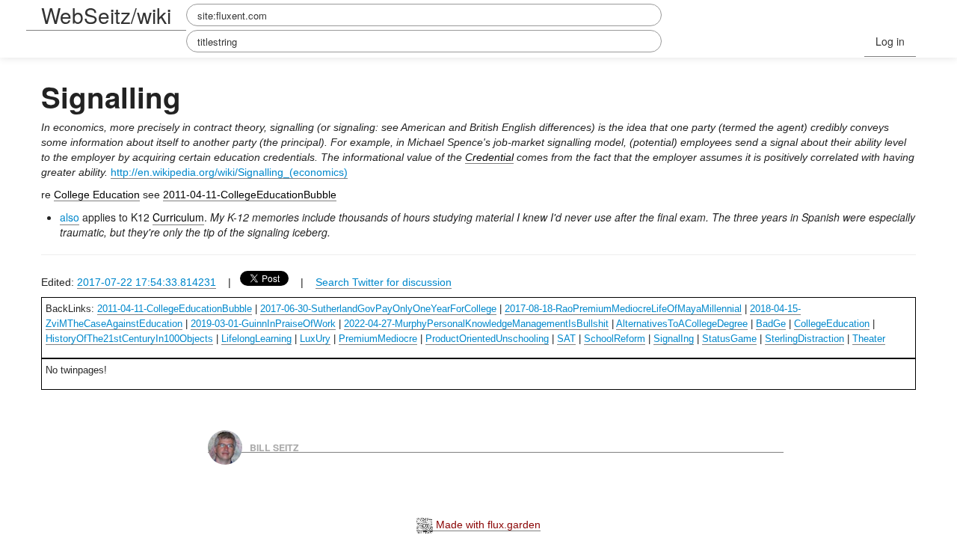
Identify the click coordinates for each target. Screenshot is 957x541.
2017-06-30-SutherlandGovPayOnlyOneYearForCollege (378, 308)
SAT (566, 338)
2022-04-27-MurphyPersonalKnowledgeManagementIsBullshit (476, 323)
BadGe (771, 323)
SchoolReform (614, 338)
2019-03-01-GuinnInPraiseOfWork (263, 323)
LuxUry (315, 338)
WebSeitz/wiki (106, 15)
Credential (489, 157)
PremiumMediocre (378, 338)
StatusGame (729, 338)
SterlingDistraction (804, 338)
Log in (890, 41)
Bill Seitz (274, 447)
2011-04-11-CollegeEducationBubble (249, 195)
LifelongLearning (256, 338)
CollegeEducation (832, 323)
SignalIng (673, 338)
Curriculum (178, 217)
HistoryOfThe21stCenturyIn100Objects (129, 338)
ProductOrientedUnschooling (487, 338)
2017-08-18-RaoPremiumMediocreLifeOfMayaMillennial (623, 308)
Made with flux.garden (487, 525)
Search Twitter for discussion (384, 282)
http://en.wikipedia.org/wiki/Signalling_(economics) (229, 172)
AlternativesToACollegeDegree (682, 323)
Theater (868, 338)
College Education (97, 195)
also (69, 217)
